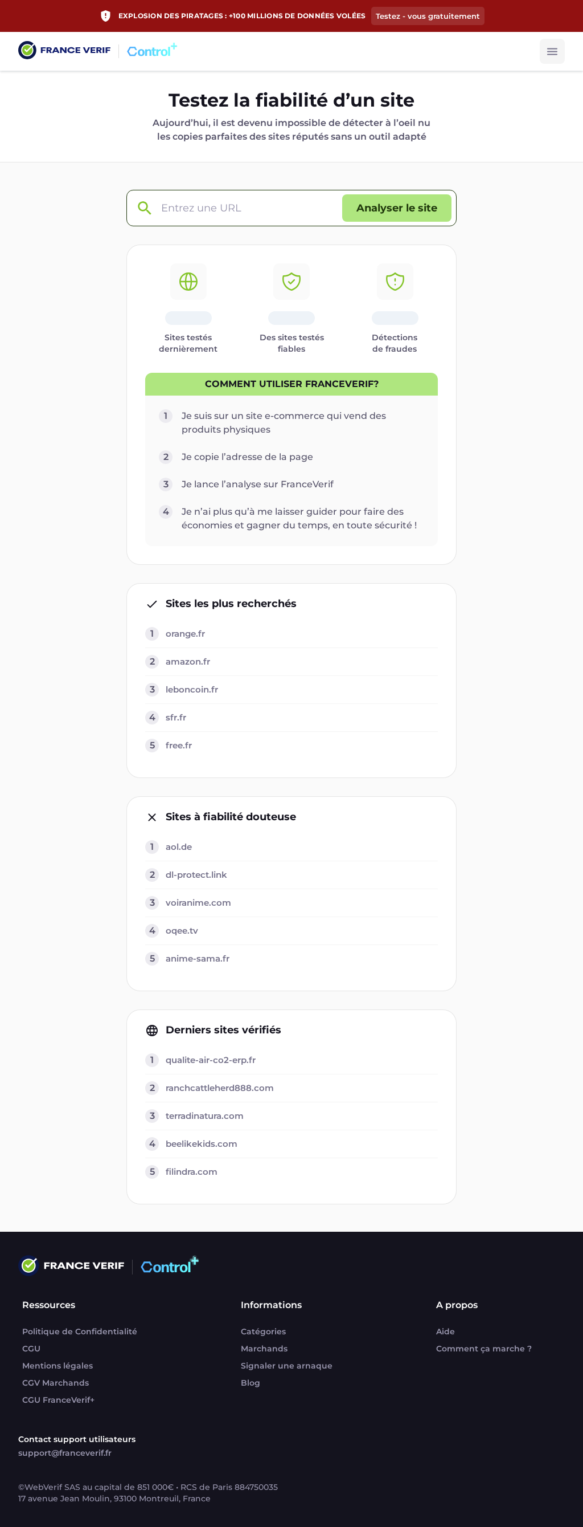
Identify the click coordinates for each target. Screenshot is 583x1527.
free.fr (179, 745)
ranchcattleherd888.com (220, 1087)
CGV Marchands (55, 1383)
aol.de (179, 846)
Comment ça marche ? (484, 1348)
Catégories (263, 1331)
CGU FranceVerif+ (58, 1400)
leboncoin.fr (192, 689)
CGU (31, 1348)
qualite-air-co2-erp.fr (211, 1059)
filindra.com (191, 1171)
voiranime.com (198, 902)
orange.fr (185, 633)
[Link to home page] (64, 51)
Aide (445, 1331)
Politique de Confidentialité (79, 1331)
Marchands (264, 1348)
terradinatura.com (205, 1115)
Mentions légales (57, 1366)
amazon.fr (188, 661)
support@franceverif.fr (65, 1453)
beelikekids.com (201, 1143)
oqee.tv (182, 930)
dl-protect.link (196, 874)
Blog (250, 1383)
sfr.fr (176, 717)
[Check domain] (144, 208)
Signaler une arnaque (286, 1366)
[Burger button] (552, 51)
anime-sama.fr (197, 958)
